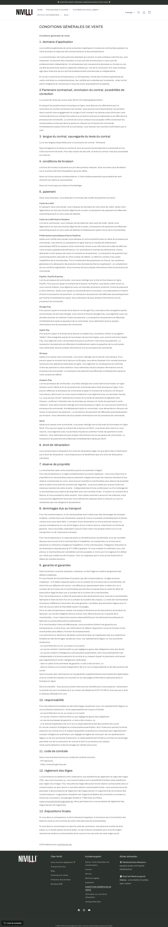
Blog (53, 871)
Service (88, 874)
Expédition (89, 882)
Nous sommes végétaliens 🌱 (63, 862)
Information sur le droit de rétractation (96, 895)
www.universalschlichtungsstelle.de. (56, 801)
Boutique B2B (56, 884)
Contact (88, 869)
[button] (57, 9)
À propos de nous (58, 867)
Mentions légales (92, 878)
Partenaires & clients (59, 875)
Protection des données (61, 880)
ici (64, 780)
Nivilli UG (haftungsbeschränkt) (71, 926)
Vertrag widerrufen (93, 902)
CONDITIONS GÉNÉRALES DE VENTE (98, 888)
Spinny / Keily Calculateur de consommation (97, 863)
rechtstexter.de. (64, 844)
